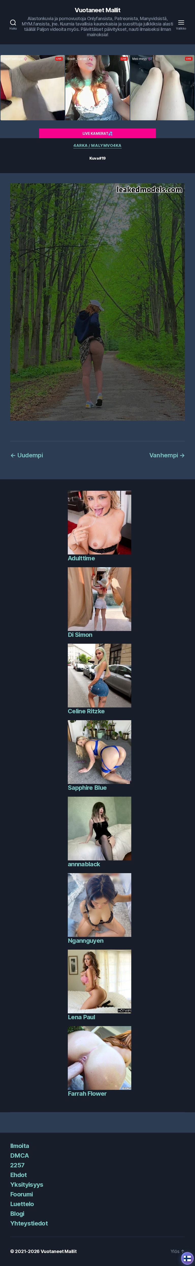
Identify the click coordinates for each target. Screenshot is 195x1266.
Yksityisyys (26, 1184)
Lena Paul (81, 1017)
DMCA (19, 1155)
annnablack (84, 864)
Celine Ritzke (86, 711)
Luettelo (22, 1204)
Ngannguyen (85, 940)
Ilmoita (19, 1145)
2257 (17, 1165)
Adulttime (81, 558)
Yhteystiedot (29, 1223)
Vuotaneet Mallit (97, 10)
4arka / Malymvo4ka (97, 145)
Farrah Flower (87, 1093)
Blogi (17, 1213)
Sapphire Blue (87, 787)
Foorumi (21, 1194)
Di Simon (80, 634)
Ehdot (18, 1175)
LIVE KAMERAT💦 (98, 133)
